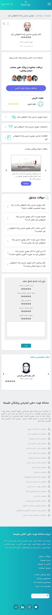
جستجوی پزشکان (43, 578)
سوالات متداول (45, 556)
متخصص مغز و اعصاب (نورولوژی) (35, 477)
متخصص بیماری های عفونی (37, 458)
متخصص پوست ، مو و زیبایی (37, 486)
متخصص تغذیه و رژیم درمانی (37, 462)
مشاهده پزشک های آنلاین (26, 88)
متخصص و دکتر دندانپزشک (38, 438)
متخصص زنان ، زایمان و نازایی (36, 448)
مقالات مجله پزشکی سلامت (36, 149)
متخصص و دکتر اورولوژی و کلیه (36, 491)
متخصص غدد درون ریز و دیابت (36, 481)
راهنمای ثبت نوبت (43, 586)
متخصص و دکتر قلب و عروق (37, 429)
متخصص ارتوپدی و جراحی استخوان (35, 505)
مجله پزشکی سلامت (42, 574)
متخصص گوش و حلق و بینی (37, 443)
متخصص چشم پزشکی (39, 467)
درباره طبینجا (45, 560)
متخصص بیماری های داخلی (37, 453)
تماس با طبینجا (44, 564)
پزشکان (39, 15)
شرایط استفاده (45, 568)
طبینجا (48, 15)
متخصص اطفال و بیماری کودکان (36, 501)
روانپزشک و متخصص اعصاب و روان (35, 515)
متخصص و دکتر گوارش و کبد (37, 434)
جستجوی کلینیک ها (42, 582)
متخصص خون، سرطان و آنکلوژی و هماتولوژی (32, 510)
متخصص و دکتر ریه (40, 496)
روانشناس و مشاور (40, 472)
